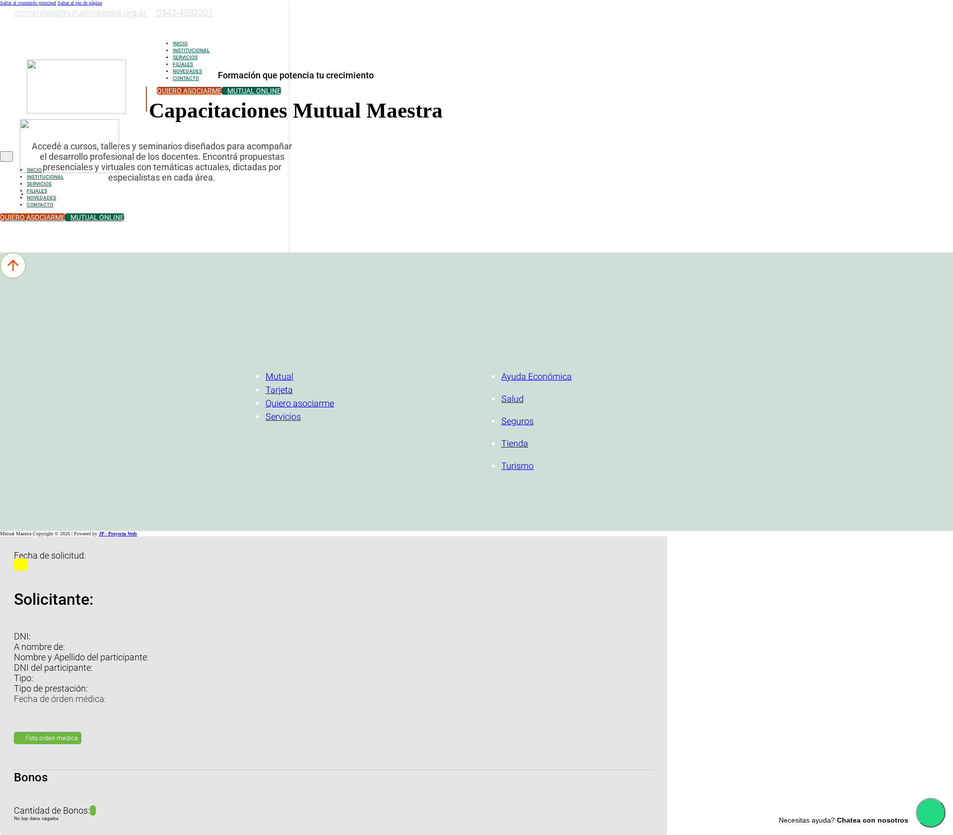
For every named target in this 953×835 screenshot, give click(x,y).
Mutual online (254, 91)
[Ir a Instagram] (11, 26)
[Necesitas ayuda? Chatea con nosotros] (931, 813)
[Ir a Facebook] (21, 26)
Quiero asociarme (189, 91)
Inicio (180, 43)
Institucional (191, 50)
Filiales (183, 64)
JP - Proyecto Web (118, 533)
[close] (6, 156)
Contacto (186, 78)
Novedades (187, 71)
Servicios (185, 57)
